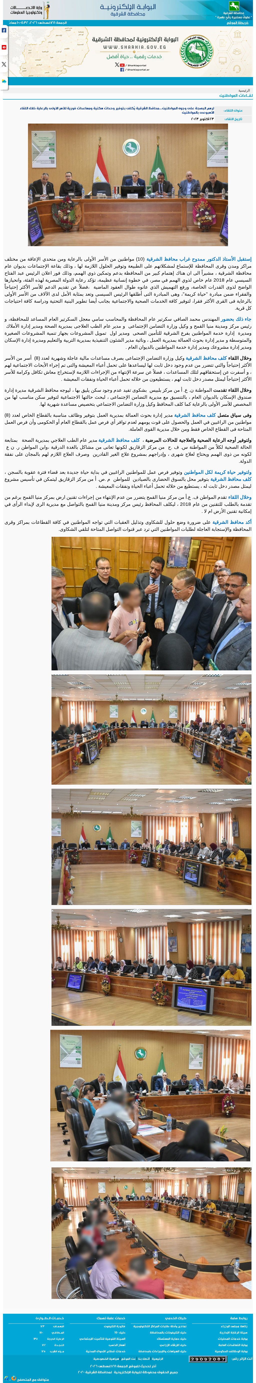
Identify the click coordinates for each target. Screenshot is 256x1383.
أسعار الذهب (116, 1345)
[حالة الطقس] (4, 82)
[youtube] (4, 48)
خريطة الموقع (237, 23)
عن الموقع (128, 1359)
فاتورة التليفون (114, 1326)
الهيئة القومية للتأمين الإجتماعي (102, 1339)
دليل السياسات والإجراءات (168, 1351)
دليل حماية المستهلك (171, 1339)
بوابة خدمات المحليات (233, 1339)
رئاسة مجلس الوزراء (234, 1326)
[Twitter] (4, 65)
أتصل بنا (144, 1359)
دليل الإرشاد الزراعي (173, 1345)
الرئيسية (244, 90)
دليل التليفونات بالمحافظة (168, 1332)
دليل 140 (119, 1332)
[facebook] (4, 31)
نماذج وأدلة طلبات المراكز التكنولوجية (159, 1326)
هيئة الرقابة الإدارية (234, 1332)
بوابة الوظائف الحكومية (231, 1351)
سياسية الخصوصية (106, 1359)
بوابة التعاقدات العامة (233, 1345)
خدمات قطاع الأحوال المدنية (105, 1351)
